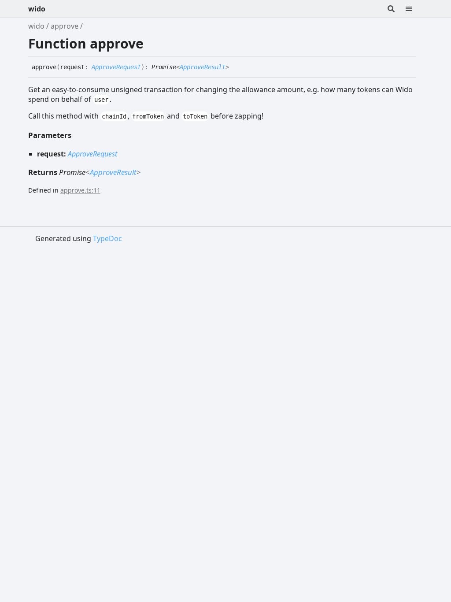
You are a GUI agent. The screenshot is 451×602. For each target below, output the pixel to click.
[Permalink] (236, 67)
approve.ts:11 (80, 190)
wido (36, 9)
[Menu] (414, 9)
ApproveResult (203, 67)
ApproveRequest (116, 67)
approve (64, 26)
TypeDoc (107, 238)
